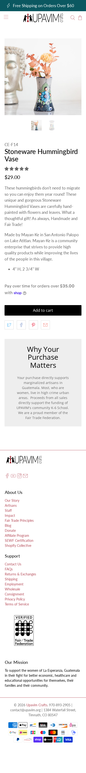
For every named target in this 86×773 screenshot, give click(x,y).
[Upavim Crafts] (43, 18)
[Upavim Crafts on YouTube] (13, 477)
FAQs (9, 569)
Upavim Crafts (36, 705)
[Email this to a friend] (45, 324)
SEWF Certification (19, 540)
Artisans (11, 505)
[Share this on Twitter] (9, 324)
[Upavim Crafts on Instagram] (19, 477)
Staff (8, 510)
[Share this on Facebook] (21, 324)
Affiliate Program (17, 535)
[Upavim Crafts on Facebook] (7, 477)
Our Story (12, 500)
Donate (10, 530)
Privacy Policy (15, 599)
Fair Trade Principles (19, 520)
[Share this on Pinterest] (33, 324)
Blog (8, 525)
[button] (17, 168)
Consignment (14, 594)
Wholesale (12, 589)
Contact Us (13, 564)
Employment (14, 584)
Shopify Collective (18, 545)
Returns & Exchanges (20, 574)
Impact (10, 515)
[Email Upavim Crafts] (25, 477)
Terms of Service (17, 604)
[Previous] (12, 77)
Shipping (11, 579)
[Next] (74, 77)
